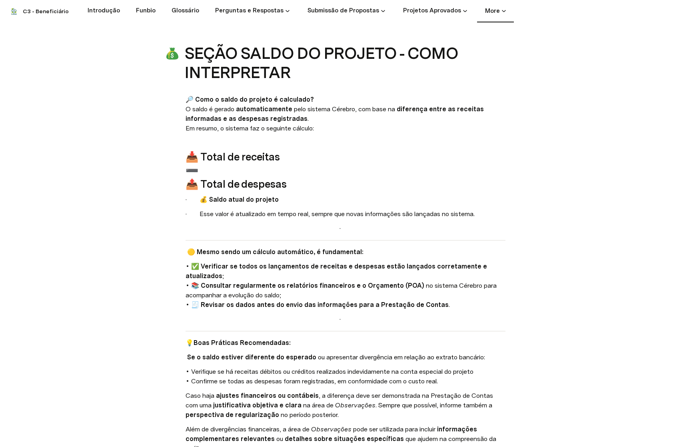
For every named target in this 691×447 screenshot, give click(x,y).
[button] (288, 11)
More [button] (492, 10)
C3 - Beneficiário (46, 11)
